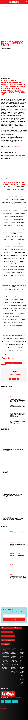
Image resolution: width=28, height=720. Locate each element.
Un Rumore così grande (14, 566)
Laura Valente (22, 674)
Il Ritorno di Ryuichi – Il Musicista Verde (17, 533)
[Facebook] (4, 72)
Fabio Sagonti (12, 423)
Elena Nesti (13, 669)
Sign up (14, 619)
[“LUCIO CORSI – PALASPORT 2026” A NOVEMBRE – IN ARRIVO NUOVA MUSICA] (5, 391)
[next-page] (4, 584)
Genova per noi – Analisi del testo (17, 555)
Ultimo (3, 364)
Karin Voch (22, 680)
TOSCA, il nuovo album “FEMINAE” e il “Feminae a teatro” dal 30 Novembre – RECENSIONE (13, 519)
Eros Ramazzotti (8, 363)
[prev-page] (2, 584)
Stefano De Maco (5, 661)
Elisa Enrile (4, 669)
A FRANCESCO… (6, 472)
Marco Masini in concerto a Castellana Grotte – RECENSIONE (14, 450)
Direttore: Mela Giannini (7, 631)
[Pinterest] (20, 72)
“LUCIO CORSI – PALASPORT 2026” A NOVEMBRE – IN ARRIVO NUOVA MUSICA (17, 391)
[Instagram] (13, 379)
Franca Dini (4, 667)
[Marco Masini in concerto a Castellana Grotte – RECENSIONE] (14, 438)
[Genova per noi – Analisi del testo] (5, 555)
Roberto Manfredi (14, 663)
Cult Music (12, 564)
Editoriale (5, 471)
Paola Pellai (13, 672)
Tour (11, 6)
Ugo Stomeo (22, 667)
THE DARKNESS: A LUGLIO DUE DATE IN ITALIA (17, 422)
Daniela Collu (4, 659)
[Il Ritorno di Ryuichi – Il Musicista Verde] (5, 533)
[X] (8, 72)
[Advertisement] (14, 21)
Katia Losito (13, 660)
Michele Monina (14, 665)
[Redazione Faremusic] (8, 375)
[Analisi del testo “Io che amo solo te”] (5, 544)
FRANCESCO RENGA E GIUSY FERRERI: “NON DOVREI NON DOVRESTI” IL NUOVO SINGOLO (17, 406)
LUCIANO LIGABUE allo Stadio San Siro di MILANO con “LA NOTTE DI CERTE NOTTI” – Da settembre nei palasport (18, 399)
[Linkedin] (16, 72)
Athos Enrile (4, 668)
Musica (6, 6)
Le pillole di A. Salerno (15, 542)
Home (2, 6)
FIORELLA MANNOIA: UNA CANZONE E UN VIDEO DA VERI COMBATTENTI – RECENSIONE (18, 577)
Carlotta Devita (5, 665)
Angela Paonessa (14, 671)
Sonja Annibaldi (5, 652)
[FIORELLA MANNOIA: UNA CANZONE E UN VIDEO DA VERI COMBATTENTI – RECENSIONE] (5, 576)
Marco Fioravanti (14, 653)
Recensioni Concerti (8, 448)
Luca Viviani (22, 684)
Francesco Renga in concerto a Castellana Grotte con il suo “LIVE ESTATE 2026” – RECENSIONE (13, 496)
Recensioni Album (7, 517)
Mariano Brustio (5, 654)
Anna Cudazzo (5, 660)
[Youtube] (18, 379)
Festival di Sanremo (18, 363)
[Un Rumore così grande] (5, 566)
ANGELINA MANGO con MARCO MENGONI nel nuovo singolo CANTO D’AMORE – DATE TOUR (17, 414)
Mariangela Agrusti (6, 648)
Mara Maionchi (14, 661)
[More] (24, 72)
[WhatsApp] (12, 72)
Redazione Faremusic (6, 48)
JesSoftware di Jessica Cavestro (15, 697)
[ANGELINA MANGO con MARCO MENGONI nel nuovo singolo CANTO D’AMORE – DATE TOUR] (5, 414)
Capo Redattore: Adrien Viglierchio (8, 636)
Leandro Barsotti (5, 653)
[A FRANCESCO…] (14, 461)
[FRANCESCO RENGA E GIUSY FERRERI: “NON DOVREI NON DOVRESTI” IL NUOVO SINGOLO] (5, 407)
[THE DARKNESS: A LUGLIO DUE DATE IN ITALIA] (5, 422)
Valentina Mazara (14, 664)
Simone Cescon (5, 657)
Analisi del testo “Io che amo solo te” (17, 544)
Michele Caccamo (5, 656)
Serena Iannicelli (14, 654)
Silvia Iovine (13, 656)
